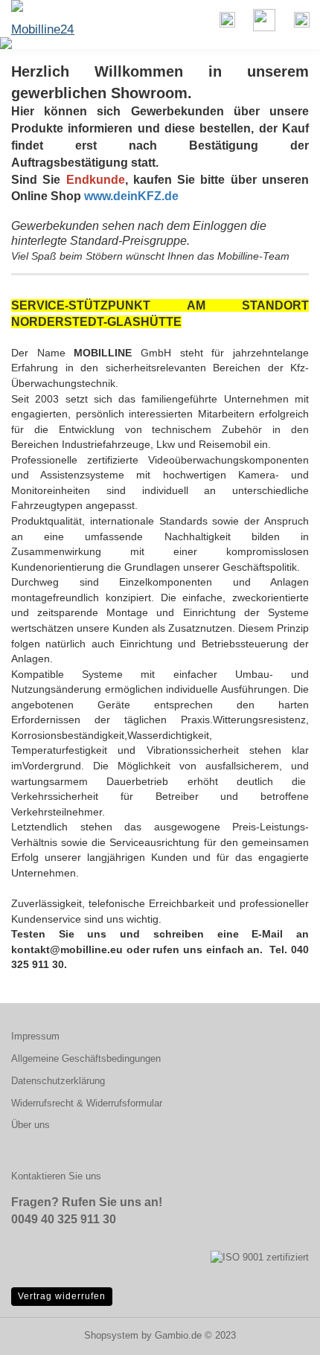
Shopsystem (111, 1335)
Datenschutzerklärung (58, 1080)
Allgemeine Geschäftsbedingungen (86, 1058)
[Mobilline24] (37, 18)
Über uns (30, 1124)
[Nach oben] (279, 1332)
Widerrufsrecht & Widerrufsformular (86, 1103)
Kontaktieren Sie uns (56, 1176)
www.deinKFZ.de (131, 196)
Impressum (35, 1036)
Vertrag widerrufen (62, 1296)
